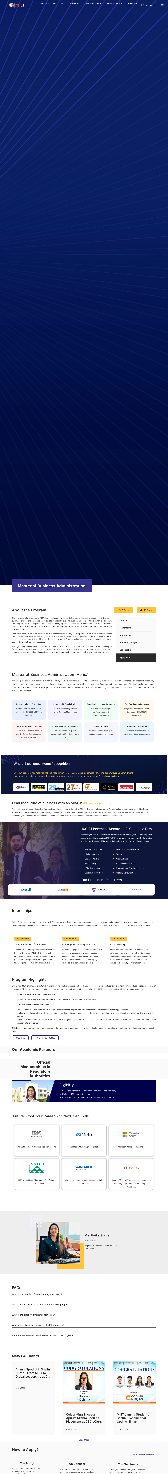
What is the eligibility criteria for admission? (33, 1315)
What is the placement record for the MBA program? (38, 1325)
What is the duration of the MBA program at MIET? (37, 1294)
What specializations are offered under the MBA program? (41, 1304)
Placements (125, 628)
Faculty (123, 620)
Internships (125, 635)
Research (131, 3)
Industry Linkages (128, 642)
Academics (74, 3)
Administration (92, 3)
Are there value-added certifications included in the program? (42, 1335)
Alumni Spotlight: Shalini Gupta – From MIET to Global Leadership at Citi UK (33, 1375)
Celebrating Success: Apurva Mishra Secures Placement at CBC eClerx (84, 1418)
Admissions (58, 3)
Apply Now (148, 5)
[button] (9, 889)
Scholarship (125, 650)
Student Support (112, 3)
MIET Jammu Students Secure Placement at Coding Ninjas (133, 1418)
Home (44, 3)
